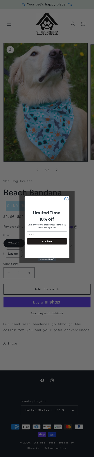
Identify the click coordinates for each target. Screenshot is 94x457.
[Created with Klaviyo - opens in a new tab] (47, 259)
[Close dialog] (66, 199)
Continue (47, 241)
